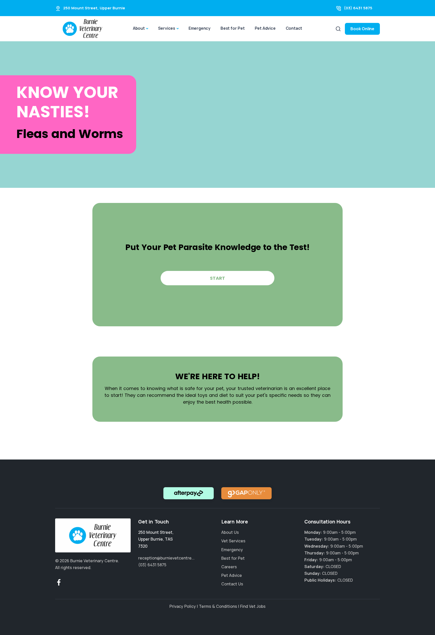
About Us (230, 532)
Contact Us (232, 584)
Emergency (199, 28)
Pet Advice (265, 28)
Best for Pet (233, 28)
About (139, 28)
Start (217, 278)
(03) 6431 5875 (358, 8)
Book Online (362, 28)
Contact (294, 28)
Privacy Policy (182, 606)
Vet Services (233, 541)
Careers (229, 567)
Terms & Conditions (218, 606)
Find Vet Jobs (253, 606)
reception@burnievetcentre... (166, 558)
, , (155, 539)
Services (166, 28)
